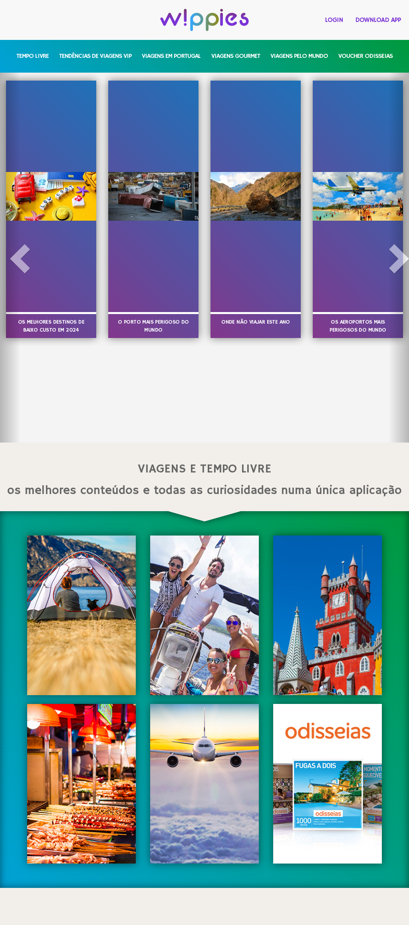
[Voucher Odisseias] (327, 784)
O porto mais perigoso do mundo (153, 326)
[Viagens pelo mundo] (204, 784)
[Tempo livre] (81, 615)
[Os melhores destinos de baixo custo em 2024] (51, 196)
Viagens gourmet (235, 56)
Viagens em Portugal (171, 56)
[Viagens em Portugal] (327, 615)
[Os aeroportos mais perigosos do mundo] (358, 196)
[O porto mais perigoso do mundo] (153, 196)
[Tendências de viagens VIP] (204, 615)
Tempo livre (32, 56)
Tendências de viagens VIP (95, 56)
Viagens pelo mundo (299, 56)
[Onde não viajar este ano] (255, 196)
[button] (10, 258)
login (334, 20)
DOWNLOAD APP (378, 20)
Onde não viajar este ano (255, 322)
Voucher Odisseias (365, 56)
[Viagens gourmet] (81, 784)
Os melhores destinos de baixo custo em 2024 (51, 326)
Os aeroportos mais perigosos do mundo (358, 326)
